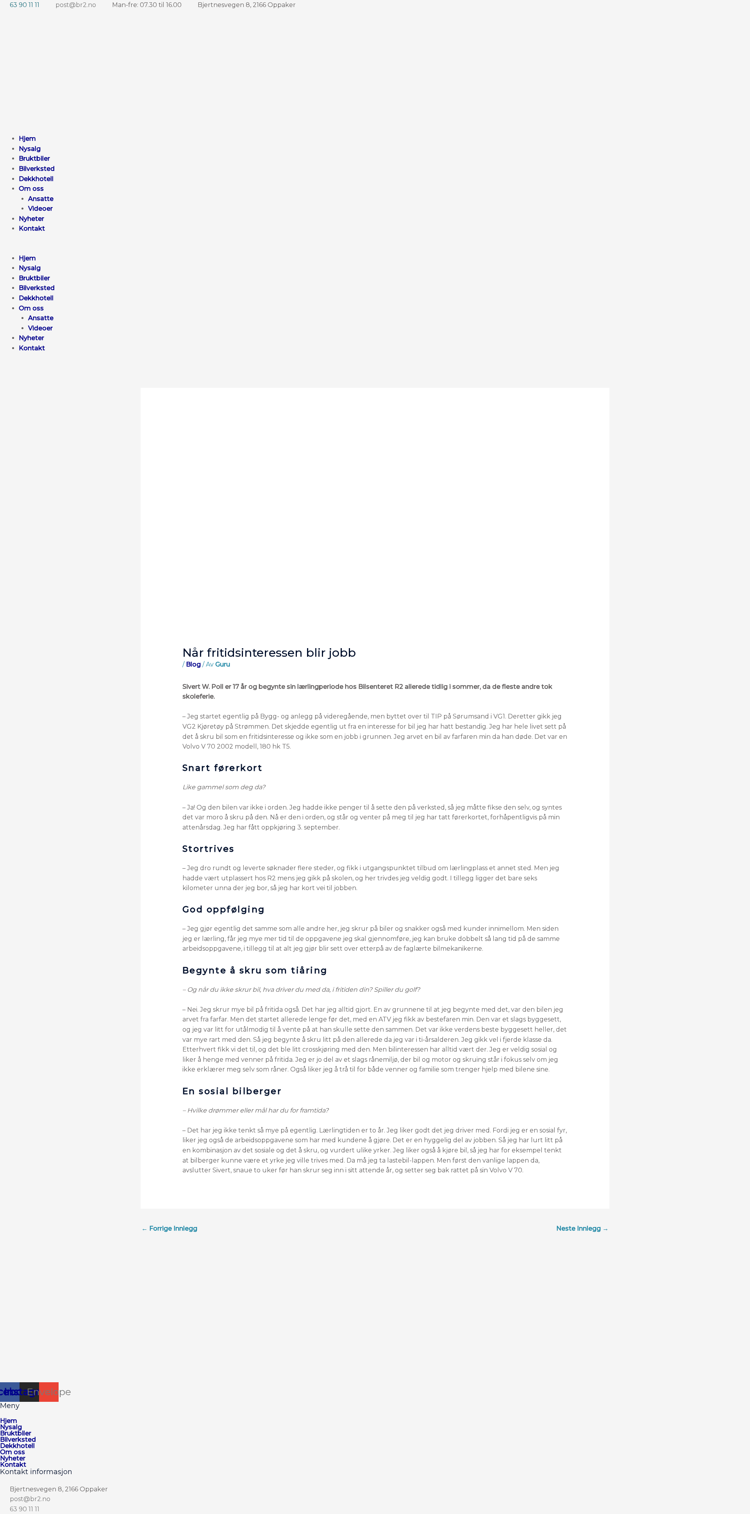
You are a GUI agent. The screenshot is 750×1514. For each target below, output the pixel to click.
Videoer (40, 208)
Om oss (31, 188)
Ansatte (41, 198)
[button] (222, 248)
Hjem (27, 138)
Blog (193, 664)
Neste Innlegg (582, 1228)
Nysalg (30, 148)
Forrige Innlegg (169, 1228)
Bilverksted (37, 168)
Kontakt (32, 228)
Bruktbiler (34, 158)
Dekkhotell (36, 179)
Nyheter (31, 218)
